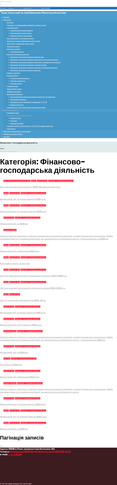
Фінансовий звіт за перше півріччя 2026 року (23, 199)
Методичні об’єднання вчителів (18, 54)
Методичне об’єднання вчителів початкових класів (28, 65)
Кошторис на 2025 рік (11, 364)
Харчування (11, 129)
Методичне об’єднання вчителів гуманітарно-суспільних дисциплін (34, 60)
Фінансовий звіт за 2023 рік (14, 429)
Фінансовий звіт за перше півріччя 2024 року (23, 404)
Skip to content (5, 1)
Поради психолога (13, 73)
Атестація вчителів (17, 52)
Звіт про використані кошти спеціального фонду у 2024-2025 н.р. (33, 275)
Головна (6, 17)
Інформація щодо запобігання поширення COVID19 (28, 102)
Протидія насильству (17, 81)
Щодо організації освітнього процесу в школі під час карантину (32, 97)
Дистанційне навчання (15, 94)
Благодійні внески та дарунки (15, 263)
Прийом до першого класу (12, 134)
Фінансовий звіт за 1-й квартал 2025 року (21, 325)
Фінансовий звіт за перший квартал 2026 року (23, 211)
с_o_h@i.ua (15, 454)
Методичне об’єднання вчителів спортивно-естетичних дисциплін (33, 68)
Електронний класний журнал (21, 33)
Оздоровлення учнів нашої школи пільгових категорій (26, 107)
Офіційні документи (14, 92)
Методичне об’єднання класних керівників (25, 70)
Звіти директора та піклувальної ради (20, 38)
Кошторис (13, 121)
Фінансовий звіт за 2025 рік (14, 223)
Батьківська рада (13, 113)
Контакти (6, 137)
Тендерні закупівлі (16, 123)
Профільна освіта (13, 46)
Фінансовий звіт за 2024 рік (14, 352)
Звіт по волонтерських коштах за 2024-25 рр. (23, 300)
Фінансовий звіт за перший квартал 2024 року (23, 416)
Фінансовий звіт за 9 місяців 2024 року (19, 377)
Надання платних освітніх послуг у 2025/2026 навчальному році (30, 126)
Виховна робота (12, 76)
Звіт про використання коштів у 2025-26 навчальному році (30, 187)
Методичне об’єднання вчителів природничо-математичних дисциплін (35, 62)
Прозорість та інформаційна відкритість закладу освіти (26, 25)
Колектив (10, 22)
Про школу (7, 20)
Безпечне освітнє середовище (21, 36)
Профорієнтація (12, 86)
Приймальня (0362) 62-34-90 (25, 451)
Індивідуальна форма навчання (21, 31)
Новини (33, 181)
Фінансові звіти (15, 118)
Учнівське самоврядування (20, 78)
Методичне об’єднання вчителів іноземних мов (27, 57)
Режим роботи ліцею (14, 89)
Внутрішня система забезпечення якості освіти (23, 41)
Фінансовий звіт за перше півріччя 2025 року (23, 312)
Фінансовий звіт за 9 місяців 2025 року (19, 251)
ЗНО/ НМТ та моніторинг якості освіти (20, 44)
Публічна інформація (10, 110)
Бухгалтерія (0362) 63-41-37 (56, 451)
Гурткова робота (16, 84)
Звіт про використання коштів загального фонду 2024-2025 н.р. (33, 288)
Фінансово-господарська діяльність (20, 115)
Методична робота (13, 49)
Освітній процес (12, 28)
